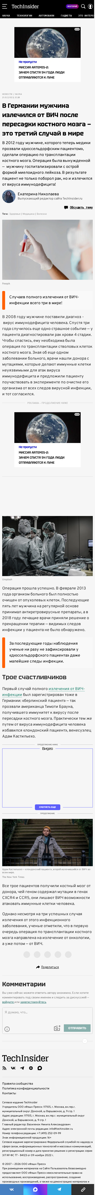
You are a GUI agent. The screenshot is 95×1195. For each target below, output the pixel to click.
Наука (18, 94)
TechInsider (25, 6)
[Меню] (4, 6)
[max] (40, 1068)
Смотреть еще (47, 807)
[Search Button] (83, 6)
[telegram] (22, 1068)
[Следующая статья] (47, 1041)
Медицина (28, 214)
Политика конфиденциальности (25, 1089)
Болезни (42, 214)
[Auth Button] (90, 6)
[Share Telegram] (59, 1189)
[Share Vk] (11, 1189)
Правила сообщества (17, 1084)
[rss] (4, 1068)
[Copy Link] (83, 1189)
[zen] (31, 1068)
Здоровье (14, 214)
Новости (7, 94)
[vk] (13, 1068)
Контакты (9, 1093)
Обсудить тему (81, 207)
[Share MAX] (35, 1189)
